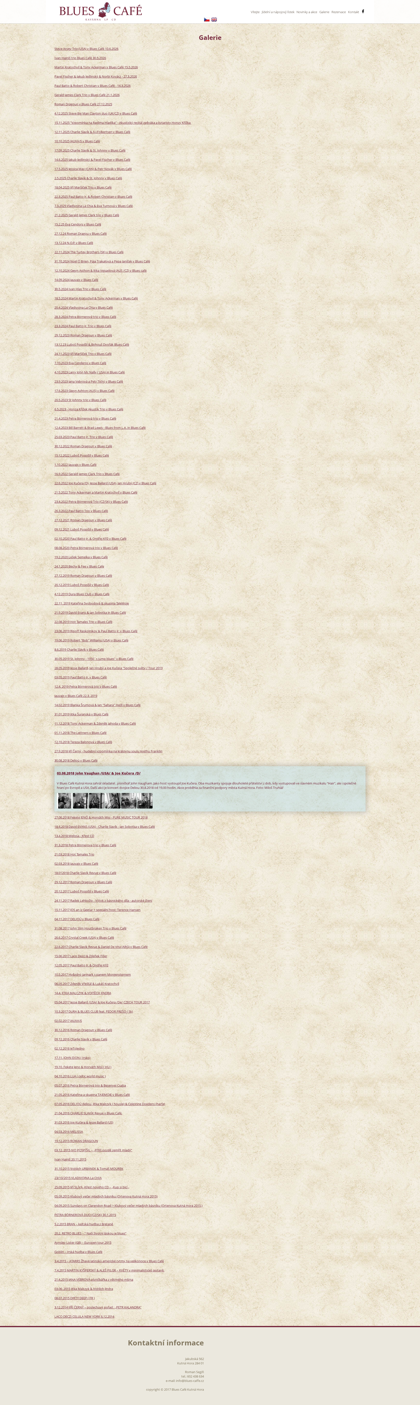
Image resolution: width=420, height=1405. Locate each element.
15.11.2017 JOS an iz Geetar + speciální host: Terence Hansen (97, 910)
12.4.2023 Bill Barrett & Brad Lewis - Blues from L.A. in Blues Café (100, 427)
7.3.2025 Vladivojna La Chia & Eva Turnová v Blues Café (93, 206)
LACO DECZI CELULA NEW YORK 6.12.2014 (84, 1316)
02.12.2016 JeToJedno (69, 1048)
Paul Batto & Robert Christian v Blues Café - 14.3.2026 (92, 85)
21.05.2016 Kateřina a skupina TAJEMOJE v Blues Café (92, 1094)
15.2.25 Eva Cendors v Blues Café (77, 224)
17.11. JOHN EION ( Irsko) (72, 1057)
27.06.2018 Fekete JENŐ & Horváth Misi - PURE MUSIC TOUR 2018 (101, 817)
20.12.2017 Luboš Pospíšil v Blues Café (81, 891)
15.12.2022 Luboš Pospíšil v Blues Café (81, 455)
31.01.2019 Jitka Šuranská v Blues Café (81, 714)
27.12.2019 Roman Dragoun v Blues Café (83, 575)
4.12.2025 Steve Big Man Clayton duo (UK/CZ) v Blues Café (95, 113)
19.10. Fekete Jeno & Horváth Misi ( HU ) (82, 1067)
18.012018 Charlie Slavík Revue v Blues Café (85, 873)
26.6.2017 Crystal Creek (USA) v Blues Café (84, 937)
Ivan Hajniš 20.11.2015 (70, 1159)
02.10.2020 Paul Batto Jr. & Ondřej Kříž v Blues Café (90, 538)
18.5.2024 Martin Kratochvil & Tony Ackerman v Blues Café (96, 298)
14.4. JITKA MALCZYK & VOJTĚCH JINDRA (82, 993)
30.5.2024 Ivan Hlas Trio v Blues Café (80, 289)
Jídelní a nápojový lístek (278, 12)
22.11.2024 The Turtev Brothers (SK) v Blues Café (88, 252)
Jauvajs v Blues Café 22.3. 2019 (75, 695)
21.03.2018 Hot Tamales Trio (74, 854)
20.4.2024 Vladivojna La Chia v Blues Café (83, 307)
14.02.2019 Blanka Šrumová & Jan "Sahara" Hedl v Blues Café (97, 705)
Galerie (324, 12)
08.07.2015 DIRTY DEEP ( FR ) (74, 1298)
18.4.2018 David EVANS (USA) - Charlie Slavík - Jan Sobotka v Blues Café (104, 826)
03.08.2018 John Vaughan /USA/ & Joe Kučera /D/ (98, 773)
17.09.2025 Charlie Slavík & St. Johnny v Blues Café (89, 150)
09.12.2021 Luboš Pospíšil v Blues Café (81, 529)
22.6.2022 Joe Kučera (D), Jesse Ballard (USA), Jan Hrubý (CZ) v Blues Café (105, 483)
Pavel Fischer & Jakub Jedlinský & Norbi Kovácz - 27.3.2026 (95, 76)
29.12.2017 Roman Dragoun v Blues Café (83, 882)
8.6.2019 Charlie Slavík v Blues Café (79, 649)
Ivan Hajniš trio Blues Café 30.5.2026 (80, 58)
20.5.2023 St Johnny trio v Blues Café (80, 400)
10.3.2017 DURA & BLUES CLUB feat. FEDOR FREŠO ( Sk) (93, 1011)
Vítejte (255, 12)
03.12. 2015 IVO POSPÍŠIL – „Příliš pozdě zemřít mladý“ (93, 1150)
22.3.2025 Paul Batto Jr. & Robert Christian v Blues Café (93, 196)
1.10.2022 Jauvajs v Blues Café (75, 464)
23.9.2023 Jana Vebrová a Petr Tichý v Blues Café (88, 381)
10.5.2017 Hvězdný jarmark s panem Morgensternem (92, 974)
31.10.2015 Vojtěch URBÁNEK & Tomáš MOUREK (88, 1168)
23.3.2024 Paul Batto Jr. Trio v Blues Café (82, 326)
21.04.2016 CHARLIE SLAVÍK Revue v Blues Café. (88, 1113)
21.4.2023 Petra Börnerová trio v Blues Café (85, 418)
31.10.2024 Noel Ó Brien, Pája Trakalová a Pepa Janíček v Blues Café (102, 261)
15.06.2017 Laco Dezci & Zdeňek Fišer (80, 956)
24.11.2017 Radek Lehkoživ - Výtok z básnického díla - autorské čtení (103, 900)
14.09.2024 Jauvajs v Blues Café (76, 280)
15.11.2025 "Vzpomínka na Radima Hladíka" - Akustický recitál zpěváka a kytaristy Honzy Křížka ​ (122, 122)
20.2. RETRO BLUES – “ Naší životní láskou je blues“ (90, 1233)
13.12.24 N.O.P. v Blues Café (73, 243)
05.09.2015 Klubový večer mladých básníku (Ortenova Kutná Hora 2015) (106, 1196)
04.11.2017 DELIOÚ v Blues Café (76, 919)
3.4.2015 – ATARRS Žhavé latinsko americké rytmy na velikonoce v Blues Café (109, 1261)
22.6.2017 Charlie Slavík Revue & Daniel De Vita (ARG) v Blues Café (101, 947)
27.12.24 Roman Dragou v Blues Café (80, 233)
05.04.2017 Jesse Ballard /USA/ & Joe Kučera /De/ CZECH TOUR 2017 (102, 1002)
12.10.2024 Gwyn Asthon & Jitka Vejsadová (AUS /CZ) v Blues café (100, 270)
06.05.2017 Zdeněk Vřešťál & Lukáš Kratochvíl (86, 984)
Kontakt (353, 12)
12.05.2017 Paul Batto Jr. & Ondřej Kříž (81, 965)
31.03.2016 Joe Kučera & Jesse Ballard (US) (83, 1122)
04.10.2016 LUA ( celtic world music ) (80, 1076)
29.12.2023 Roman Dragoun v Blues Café (83, 335)
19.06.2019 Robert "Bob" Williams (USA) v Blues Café (91, 640)
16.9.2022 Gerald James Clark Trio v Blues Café (87, 474)
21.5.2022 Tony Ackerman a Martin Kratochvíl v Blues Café (95, 492)
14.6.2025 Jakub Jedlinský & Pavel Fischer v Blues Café (92, 159)
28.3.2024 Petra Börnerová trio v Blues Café (85, 317)
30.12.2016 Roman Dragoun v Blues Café (83, 1030)
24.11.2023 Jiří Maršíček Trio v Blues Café (83, 353)
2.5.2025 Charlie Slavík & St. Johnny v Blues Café (88, 178)
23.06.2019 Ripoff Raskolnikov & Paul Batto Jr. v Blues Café (95, 631)
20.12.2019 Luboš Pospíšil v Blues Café (81, 585)
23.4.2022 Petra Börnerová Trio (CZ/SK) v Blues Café (91, 501)
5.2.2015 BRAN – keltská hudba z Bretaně (83, 1224)
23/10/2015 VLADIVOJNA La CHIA (78, 1178)
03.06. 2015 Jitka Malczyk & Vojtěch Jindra (83, 1289)
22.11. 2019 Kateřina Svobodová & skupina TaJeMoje (91, 603)
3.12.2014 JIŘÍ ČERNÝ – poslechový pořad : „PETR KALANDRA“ (97, 1307)
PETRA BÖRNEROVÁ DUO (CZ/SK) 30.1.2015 (85, 1215)
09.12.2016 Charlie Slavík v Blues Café (80, 1039)
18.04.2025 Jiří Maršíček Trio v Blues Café (83, 187)
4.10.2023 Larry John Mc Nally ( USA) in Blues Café (89, 372)
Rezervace (339, 12)
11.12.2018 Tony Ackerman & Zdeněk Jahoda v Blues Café (95, 723)
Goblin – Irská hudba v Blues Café (78, 1252)
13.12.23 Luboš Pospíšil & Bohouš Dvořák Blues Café (91, 344)
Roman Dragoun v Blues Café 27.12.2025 (83, 104)
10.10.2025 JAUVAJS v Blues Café (77, 141)
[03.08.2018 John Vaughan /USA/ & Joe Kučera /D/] (64, 801)
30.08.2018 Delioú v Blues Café (75, 760)
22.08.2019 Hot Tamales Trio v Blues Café (83, 622)
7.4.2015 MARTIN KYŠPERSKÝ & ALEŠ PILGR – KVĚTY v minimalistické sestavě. (109, 1270)
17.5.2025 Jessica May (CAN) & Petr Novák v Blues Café (93, 169)
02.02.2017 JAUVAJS (68, 1020)
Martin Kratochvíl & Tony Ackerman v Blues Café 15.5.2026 (96, 67)
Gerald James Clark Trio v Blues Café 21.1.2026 (87, 95)
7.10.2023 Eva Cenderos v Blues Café (80, 363)
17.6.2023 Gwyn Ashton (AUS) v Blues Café (84, 390)
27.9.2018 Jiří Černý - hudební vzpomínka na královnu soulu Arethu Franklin (108, 751)
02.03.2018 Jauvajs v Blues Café (76, 863)
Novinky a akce (307, 12)
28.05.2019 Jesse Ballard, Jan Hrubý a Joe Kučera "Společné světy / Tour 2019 (108, 668)
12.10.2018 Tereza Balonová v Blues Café (83, 742)
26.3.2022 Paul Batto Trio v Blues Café (81, 511)
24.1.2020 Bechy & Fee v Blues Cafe (79, 566)
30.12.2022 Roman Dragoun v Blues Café (83, 446)
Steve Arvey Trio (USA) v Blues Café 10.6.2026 (86, 48)
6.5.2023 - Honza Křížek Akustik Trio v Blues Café (88, 409)
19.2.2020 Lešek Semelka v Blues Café (81, 557)
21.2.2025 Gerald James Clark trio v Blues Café (86, 215)
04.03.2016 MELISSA (68, 1131)
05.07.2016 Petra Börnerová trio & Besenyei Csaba (90, 1085)
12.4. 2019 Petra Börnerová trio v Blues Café (85, 686)
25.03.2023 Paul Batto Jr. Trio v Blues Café (83, 437)
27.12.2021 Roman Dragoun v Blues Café (83, 520)
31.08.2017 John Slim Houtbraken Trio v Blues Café (90, 928)
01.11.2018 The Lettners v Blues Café (80, 732)
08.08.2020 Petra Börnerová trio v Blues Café (86, 548)
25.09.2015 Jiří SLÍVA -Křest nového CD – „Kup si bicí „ (91, 1187)
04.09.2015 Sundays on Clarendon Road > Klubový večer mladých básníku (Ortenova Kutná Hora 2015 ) (128, 1205)
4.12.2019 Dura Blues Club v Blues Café (81, 594)
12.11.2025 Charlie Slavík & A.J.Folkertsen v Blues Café (92, 132)
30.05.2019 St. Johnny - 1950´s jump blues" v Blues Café (93, 659)
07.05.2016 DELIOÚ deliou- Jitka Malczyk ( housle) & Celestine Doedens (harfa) (109, 1104)
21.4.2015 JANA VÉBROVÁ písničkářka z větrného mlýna (93, 1279)
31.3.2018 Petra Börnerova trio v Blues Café (85, 845)
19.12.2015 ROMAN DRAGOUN (76, 1141)
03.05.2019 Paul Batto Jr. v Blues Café (80, 677)
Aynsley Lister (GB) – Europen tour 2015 (82, 1242)
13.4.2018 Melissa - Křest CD (74, 836)
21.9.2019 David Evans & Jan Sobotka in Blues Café (90, 612)
